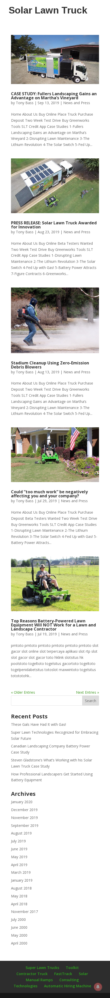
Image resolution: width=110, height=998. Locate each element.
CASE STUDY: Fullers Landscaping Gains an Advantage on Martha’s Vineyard (54, 96)
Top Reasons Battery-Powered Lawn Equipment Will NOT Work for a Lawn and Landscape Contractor (53, 625)
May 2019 (19, 856)
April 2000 (19, 943)
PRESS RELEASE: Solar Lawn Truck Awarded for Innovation (54, 225)
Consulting (69, 979)
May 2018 (19, 896)
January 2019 (21, 880)
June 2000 (19, 927)
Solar (83, 973)
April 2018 (19, 903)
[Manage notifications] (98, 987)
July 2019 (18, 841)
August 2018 (21, 888)
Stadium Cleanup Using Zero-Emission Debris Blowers (50, 365)
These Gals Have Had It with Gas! (38, 724)
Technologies (25, 985)
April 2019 (19, 864)
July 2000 (18, 919)
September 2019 (24, 825)
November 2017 (24, 911)
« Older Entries (23, 692)
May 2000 (19, 935)
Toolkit (72, 967)
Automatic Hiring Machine (67, 985)
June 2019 (19, 848)
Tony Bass (25, 102)
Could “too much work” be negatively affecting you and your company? (49, 494)
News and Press (76, 102)
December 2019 (24, 809)
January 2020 (21, 801)
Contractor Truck (32, 973)
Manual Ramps (39, 979)
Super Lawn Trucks (42, 967)
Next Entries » (87, 692)
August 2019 (21, 833)
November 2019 (24, 817)
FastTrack (63, 973)
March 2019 (21, 872)
